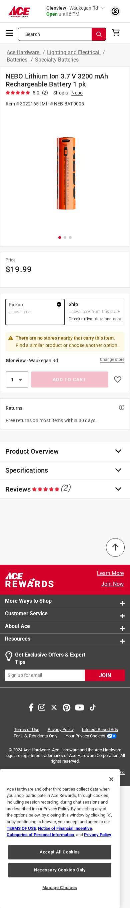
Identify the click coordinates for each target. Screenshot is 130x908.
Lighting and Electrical (74, 52)
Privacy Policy (61, 729)
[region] (60, 838)
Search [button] (32, 34)
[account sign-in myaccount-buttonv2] (115, 11)
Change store (112, 359)
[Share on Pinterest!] (66, 707)
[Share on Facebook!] (31, 707)
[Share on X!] (54, 707)
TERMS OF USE (21, 828)
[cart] (117, 33)
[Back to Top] (115, 547)
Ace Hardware (24, 52)
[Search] (99, 34)
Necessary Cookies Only (59, 869)
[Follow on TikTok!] (93, 707)
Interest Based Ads (100, 729)
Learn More (110, 573)
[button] (65, 170)
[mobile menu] (10, 32)
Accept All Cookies (60, 851)
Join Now (112, 584)
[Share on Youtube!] (79, 707)
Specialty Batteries (57, 60)
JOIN (105, 675)
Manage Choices (59, 887)
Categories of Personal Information (40, 834)
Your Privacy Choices (85, 735)
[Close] (111, 779)
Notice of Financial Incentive (65, 828)
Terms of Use (26, 729)
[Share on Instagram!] (41, 707)
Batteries (18, 60)
